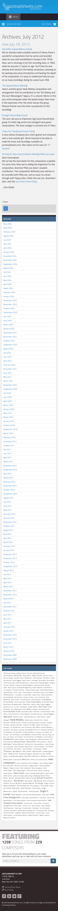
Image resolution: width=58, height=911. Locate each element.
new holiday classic (46, 763)
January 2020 (8, 409)
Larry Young (49, 744)
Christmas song (38, 692)
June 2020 (7, 397)
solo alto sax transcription (32, 794)
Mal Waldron (17, 751)
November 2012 (10, 594)
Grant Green (41, 717)
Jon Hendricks (29, 737)
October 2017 (9, 445)
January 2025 (8, 252)
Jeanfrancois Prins (25, 131)
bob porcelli (34, 683)
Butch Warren (37, 687)
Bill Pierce (47, 678)
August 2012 (8, 598)
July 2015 (7, 501)
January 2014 (8, 550)
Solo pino (42, 797)
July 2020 (7, 393)
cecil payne (7, 690)
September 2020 (10, 389)
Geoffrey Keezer (36, 714)
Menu (14, 17)
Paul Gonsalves (37, 768)
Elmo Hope (42, 706)
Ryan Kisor (16, 788)
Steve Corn (27, 805)
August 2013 (8, 570)
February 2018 (9, 437)
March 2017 (8, 461)
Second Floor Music (13, 887)
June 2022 (7, 356)
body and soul (39, 685)
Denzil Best (18, 697)
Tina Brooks (26, 808)
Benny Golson (8, 678)
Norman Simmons (21, 765)
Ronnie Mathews (23, 786)
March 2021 (8, 380)
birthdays (34, 680)
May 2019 (7, 413)
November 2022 (10, 336)
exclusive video (27, 711)
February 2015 (9, 514)
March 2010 (8, 646)
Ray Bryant (19, 780)
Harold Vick (38, 720)
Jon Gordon (19, 737)
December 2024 (10, 256)
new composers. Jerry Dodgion (27, 763)
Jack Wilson (37, 727)
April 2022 (7, 360)
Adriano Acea (21, 673)
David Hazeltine (47, 695)
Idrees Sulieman (16, 725)
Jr (52, 737)
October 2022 (9, 340)
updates (18, 813)
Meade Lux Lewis (39, 754)
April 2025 (7, 247)
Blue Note (42, 680)
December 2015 (10, 485)
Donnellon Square (10, 49)
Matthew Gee (13, 754)
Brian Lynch (12, 687)
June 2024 (7, 276)
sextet (15, 791)
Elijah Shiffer (32, 707)
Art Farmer (18, 675)
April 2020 (7, 401)
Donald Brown (25, 699)
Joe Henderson (15, 734)
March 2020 (8, 405)
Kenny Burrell (8, 742)
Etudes (35, 709)
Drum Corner (8, 702)
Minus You (26, 759)
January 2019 (8, 421)
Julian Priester (19, 739)
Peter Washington (19, 770)
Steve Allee (18, 805)
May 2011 (7, 618)
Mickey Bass (7, 759)
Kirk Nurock (29, 744)
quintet (11, 778)
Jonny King (47, 737)
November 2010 (10, 638)
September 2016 (10, 469)
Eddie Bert (26, 704)
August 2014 (8, 530)
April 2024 (7, 284)
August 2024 (8, 268)
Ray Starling (38, 781)
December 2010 (10, 634)
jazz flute (6, 730)
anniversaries (8, 675)
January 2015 (8, 518)
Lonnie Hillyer (27, 749)
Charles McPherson (47, 690)
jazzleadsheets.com (32, 730)
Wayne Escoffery (9, 817)
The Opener (7, 85)
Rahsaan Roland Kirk (44, 778)
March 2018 (8, 433)
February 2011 (9, 626)
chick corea (17, 692)
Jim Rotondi (17, 732)
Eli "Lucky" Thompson (19, 707)
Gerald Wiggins (48, 714)
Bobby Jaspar (44, 683)
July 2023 (7, 316)
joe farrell (45, 732)
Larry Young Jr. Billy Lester (23, 746)
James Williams (47, 727)
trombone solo (42, 810)
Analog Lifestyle (10, 905)
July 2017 (7, 449)
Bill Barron (28, 678)
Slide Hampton (16, 794)
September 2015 (10, 493)
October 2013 (9, 562)
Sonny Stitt (37, 803)
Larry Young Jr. (8, 746)
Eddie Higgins (45, 704)
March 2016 (8, 477)
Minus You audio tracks (39, 759)
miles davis (17, 759)
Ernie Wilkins (27, 709)
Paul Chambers (25, 768)
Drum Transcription (33, 702)
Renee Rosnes (48, 781)
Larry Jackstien (39, 744)
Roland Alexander (9, 786)
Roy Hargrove (35, 786)
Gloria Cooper (18, 717)
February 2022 (9, 364)
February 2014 (9, 546)
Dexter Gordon (28, 697)
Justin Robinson (43, 739)
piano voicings (18, 776)
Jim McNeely (7, 732)
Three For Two (9, 131)
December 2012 (10, 590)
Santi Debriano (26, 788)
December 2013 (10, 554)
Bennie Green (48, 675)
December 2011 (10, 606)
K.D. (51, 739)
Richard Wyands (28, 783)
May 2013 (7, 578)
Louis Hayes (37, 749)
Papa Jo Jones (14, 768)
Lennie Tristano (39, 746)
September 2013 (10, 566)
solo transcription (19, 800)
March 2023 (8, 324)
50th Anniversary (9, 673)
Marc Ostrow (27, 751)
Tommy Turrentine (10, 810)
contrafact (18, 695)
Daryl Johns (36, 695)
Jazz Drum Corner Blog (26, 181)
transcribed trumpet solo (27, 810)
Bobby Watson (28, 685)
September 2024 (10, 264)
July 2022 (7, 352)
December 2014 (10, 522)
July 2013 (7, 574)
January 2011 (8, 630)
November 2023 (10, 304)
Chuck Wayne (49, 692)
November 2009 (10, 659)
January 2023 (8, 328)
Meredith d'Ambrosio (32, 756)
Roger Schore (49, 783)
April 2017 (7, 457)
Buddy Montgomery (24, 687)
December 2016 (10, 465)
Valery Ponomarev (28, 813)
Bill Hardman (37, 678)
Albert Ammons (39, 673)
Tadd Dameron (8, 808)
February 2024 (9, 292)
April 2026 (7, 227)
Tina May (35, 808)
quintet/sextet (20, 778)
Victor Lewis (40, 813)
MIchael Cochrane (47, 756)
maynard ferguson (25, 754)
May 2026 (7, 223)
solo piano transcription (30, 797)
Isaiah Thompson (42, 725)
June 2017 (7, 453)
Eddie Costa (35, 704)
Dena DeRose (8, 697)
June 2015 (7, 505)
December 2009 (10, 655)
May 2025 (7, 243)
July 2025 (7, 239)
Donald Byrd (36, 699)
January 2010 (8, 651)
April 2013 (7, 582)
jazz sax (22, 730)
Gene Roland (25, 714)
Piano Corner (18, 773)
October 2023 (9, 308)
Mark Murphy (37, 751)
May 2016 (7, 473)
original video (33, 765)
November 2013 (10, 558)
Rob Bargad (39, 783)
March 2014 (8, 542)
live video (17, 749)
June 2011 (7, 614)
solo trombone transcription (37, 800)
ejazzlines (7, 707)
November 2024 (10, 260)
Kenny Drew (25, 49)
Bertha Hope (19, 678)
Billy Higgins (17, 680)
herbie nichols (16, 722)
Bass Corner (37, 675)
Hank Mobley (20, 85)
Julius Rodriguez (31, 739)
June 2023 (7, 320)
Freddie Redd (45, 711)
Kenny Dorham (19, 741)
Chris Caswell (27, 692)
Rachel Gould (31, 778)
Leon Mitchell (8, 749)
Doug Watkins (46, 699)
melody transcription (16, 756)
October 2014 (9, 526)
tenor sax (18, 808)
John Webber (26, 734)
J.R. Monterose (15, 727)
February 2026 (9, 231)
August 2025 (8, 235)
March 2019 (8, 417)
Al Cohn (29, 673)
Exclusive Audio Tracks (12, 711)
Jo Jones (38, 732)
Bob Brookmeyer (22, 683)
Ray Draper (29, 781)
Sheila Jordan (22, 791)
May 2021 (7, 376)
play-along (28, 776)
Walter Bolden (33, 815)
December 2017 (10, 441)
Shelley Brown (33, 791)
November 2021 (10, 368)
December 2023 (10, 300)
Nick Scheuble (8, 765)
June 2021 (7, 372)
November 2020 (10, 384)
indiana (25, 725)
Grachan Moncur (30, 717)
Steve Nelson (46, 805)
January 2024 (8, 296)
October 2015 (9, 489)
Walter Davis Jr (44, 815)
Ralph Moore (8, 781)
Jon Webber (39, 737)
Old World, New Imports (13, 154)
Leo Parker (49, 746)
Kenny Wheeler (18, 744)
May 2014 (7, 534)
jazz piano (14, 730)
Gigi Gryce (22, 115)
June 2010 (7, 642)
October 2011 (9, 610)
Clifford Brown (8, 695)
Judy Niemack (8, 739)
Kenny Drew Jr (42, 742)
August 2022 (8, 348)
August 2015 (8, 497)
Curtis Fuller (27, 695)
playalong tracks (39, 776)
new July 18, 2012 (16, 44)
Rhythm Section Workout (12, 783)
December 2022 (10, 332)
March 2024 (8, 288)
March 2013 (8, 586)
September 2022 (10, 344)
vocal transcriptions (20, 815)
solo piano (45, 794)
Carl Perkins (47, 687)
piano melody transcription (35, 773)
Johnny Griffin (36, 734)
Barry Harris (27, 675)
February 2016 (9, 481)
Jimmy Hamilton (28, 732)
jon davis (10, 737)
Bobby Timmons (16, 685)
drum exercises (19, 702)
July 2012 (7, 602)
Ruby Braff (44, 786)
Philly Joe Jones (47, 154)
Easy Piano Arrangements (12, 704)
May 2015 (7, 509)
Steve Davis (36, 805)
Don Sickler (15, 699)
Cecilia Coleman (18, 690)
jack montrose (27, 727)
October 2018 (9, 425)
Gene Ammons (13, 714)
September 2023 (10, 312)
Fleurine (37, 711)
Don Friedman (40, 697)
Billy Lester (26, 680)
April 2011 (7, 622)
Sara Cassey (36, 788)
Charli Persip (7, 692)
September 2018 (10, 429)
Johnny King (46, 734)
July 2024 (7, 272)
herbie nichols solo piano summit (34, 722)
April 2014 (7, 538)
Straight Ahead (9, 115)
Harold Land (29, 720)
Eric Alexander (16, 709)
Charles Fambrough (32, 690)
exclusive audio (44, 709)
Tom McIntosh (44, 808)
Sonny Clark (28, 803)
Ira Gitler (32, 725)
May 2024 (7, 280)
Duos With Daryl (47, 702)
